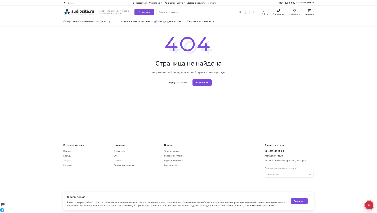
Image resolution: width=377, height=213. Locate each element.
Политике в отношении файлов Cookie (254, 205)
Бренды (67, 155)
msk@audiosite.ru (274, 155)
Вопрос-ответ (171, 165)
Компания (119, 145)
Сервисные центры (124, 165)
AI (369, 205)
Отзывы (117, 160)
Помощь (168, 145)
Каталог (67, 151)
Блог (116, 155)
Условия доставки (173, 155)
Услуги (66, 160)
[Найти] (253, 12)
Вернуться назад (178, 82)
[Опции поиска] (239, 12)
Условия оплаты (172, 151)
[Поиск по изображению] (246, 12)
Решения (67, 165)
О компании (120, 151)
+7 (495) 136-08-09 (285, 2)
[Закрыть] (310, 195)
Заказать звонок (306, 2)
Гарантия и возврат (174, 160)
